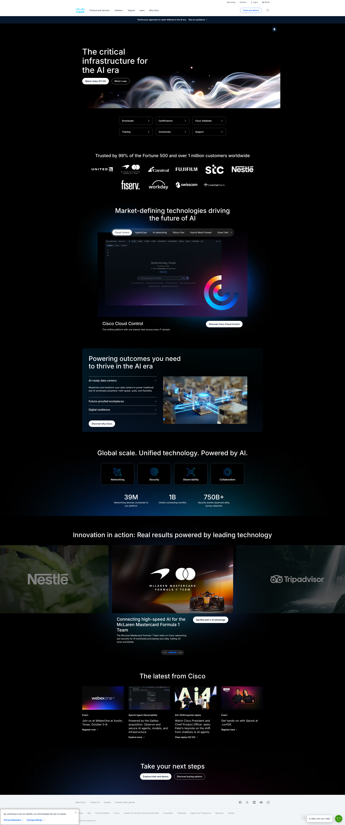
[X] (247, 802)
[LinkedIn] (254, 802)
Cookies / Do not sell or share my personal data (141, 813)
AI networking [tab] (160, 232)
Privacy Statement (12, 820)
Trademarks (181, 813)
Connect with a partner (125, 802)
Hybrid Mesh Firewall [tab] (201, 232)
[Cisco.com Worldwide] (80, 10)
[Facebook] (240, 802)
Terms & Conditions (102, 813)
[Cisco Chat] (338, 818)
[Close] (75, 812)
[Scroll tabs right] (231, 232)
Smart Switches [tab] (225, 232)
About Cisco (80, 802)
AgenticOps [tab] (141, 232)
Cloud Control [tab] (122, 232)
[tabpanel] (173, 281)
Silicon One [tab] (178, 232)
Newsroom (219, 813)
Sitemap (231, 813)
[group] (172, 594)
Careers (107, 802)
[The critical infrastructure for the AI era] (274, 29)
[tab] (165, 652)
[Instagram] (268, 802)
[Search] (268, 10)
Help (89, 813)
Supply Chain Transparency (200, 813)
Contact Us (95, 802)
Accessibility (168, 813)
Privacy (117, 813)
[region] (39, 817)
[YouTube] (261, 802)
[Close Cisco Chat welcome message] (304, 816)
